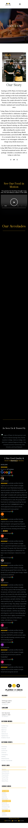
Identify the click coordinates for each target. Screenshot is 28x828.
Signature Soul (4, 735)
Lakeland (4, 793)
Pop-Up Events (5, 775)
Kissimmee (4, 803)
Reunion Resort (5, 805)
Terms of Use (5, 779)
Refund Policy (5, 781)
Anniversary (4, 746)
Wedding (3, 756)
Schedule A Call (5, 771)
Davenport (4, 795)
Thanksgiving (4, 754)
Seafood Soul (4, 733)
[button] (14, 202)
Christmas (3, 752)
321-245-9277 (5, 704)
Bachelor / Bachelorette (6, 760)
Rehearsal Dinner (5, 758)
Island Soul (3, 727)
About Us (4, 769)
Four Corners (5, 809)
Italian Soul (3, 729)
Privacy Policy (5, 777)
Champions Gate (6, 807)
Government (4, 750)
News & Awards (5, 773)
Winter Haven (5, 799)
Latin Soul (3, 731)
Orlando (4, 813)
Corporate (3, 748)
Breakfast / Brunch (5, 737)
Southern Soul (4, 725)
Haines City (4, 797)
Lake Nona (4, 815)
